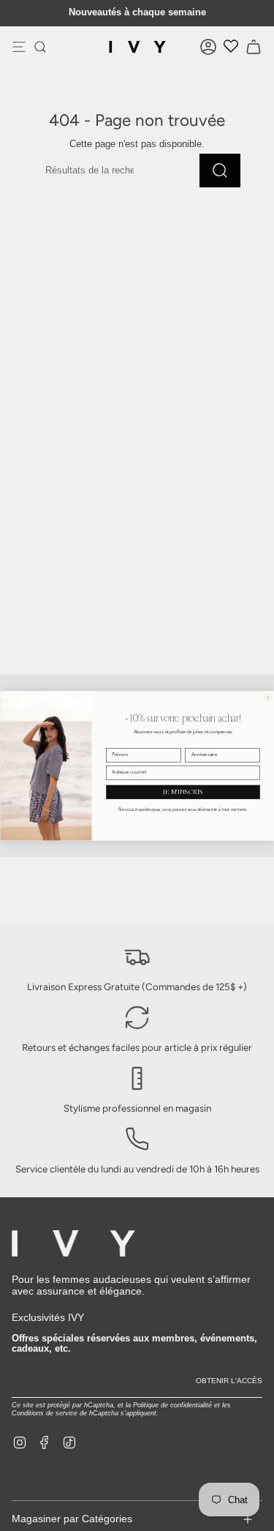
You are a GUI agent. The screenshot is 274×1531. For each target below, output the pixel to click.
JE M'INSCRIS (183, 791)
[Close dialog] (268, 697)
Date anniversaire (203, 742)
